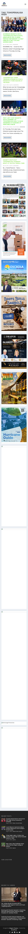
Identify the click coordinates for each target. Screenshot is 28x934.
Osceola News (16, 127)
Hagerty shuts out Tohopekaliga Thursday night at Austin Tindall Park (13, 161)
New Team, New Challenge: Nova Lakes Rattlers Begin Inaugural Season (15, 845)
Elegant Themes (13, 928)
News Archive (16, 831)
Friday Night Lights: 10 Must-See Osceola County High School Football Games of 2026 (16, 837)
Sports (11, 85)
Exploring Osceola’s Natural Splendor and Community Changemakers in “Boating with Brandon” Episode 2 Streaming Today (13, 918)
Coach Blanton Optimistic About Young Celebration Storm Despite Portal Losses (15, 828)
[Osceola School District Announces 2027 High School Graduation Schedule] (3, 820)
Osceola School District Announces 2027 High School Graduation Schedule (15, 820)
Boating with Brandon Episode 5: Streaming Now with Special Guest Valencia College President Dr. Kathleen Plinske (13, 911)
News (11, 44)
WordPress (14, 930)
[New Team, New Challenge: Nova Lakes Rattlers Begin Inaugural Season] (3, 845)
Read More (7, 55)
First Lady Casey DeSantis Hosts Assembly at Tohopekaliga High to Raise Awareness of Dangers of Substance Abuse (13, 121)
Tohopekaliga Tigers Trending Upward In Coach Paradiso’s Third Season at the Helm (13, 80)
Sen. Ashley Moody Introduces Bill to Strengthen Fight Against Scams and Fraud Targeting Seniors (13, 905)
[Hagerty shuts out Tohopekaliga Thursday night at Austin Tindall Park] (14, 150)
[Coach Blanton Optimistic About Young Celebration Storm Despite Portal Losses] (3, 828)
